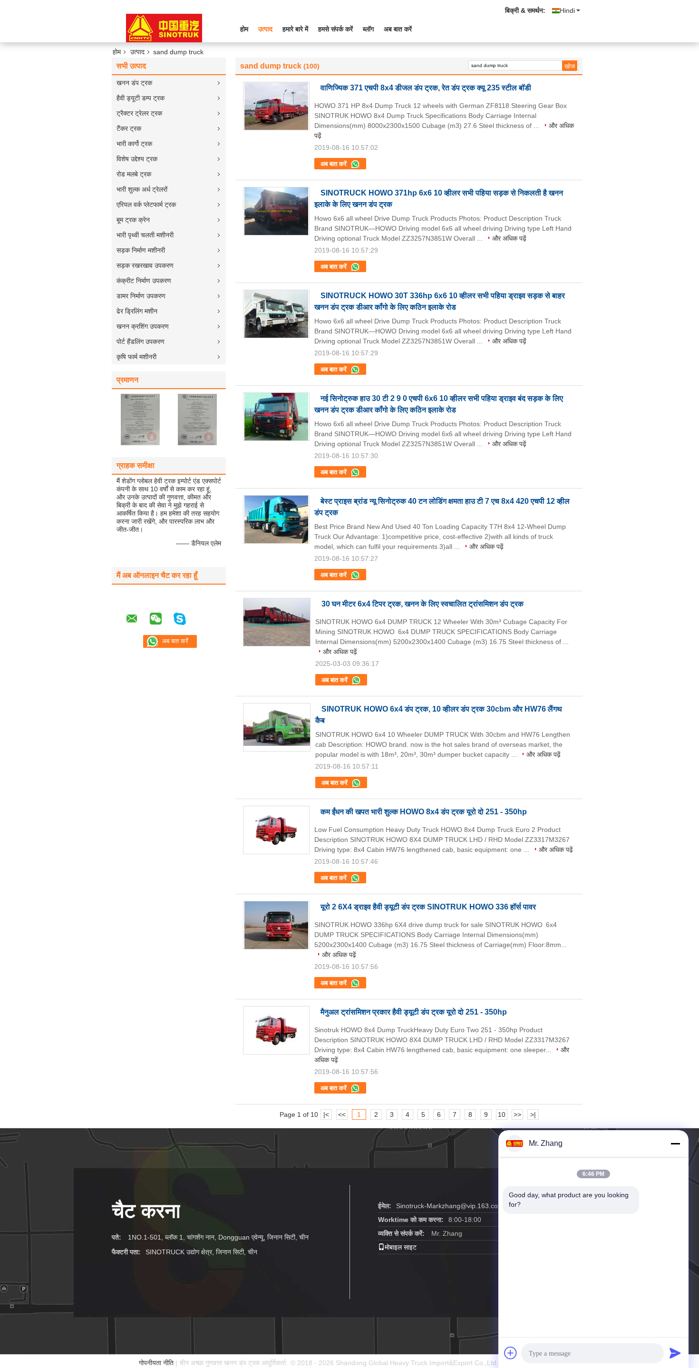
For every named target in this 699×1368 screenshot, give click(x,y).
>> (517, 1114)
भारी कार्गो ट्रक (134, 143)
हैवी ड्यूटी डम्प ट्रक (140, 98)
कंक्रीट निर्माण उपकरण (143, 280)
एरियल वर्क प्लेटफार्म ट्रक (146, 204)
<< (342, 1114)
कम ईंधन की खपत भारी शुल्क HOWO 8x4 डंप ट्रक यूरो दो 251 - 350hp (423, 812)
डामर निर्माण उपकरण (140, 296)
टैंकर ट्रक (128, 128)
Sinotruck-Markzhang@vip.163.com (450, 1206)
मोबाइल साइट (401, 1247)
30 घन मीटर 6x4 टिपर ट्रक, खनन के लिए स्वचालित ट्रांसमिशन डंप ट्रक (422, 604)
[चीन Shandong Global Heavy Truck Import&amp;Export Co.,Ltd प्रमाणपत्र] (140, 419)
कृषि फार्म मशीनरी (136, 357)
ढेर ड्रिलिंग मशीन (136, 311)
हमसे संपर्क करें (335, 29)
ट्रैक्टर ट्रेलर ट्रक (139, 113)
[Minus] (675, 1143)
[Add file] (510, 1352)
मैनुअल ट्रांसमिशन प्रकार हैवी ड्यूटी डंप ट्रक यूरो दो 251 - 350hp (413, 1012)
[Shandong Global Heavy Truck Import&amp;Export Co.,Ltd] (164, 28)
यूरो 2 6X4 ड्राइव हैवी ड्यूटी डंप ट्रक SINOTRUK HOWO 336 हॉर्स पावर (428, 907)
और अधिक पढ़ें (509, 238)
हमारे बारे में (295, 29)
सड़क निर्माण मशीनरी (140, 250)
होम (244, 29)
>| (533, 1114)
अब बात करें (398, 29)
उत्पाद (265, 29)
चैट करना (146, 1211)
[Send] (675, 1352)
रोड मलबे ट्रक (133, 174)
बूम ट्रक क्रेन (133, 220)
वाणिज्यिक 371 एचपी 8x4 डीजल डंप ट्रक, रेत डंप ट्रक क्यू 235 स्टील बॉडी (425, 88)
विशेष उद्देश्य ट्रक (136, 159)
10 (501, 1114)
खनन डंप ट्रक (134, 83)
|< (326, 1114)
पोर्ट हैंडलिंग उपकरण (140, 341)
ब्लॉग (368, 29)
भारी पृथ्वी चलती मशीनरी (145, 235)
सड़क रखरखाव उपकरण (145, 265)
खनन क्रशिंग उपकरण (142, 326)
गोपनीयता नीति (156, 1363)
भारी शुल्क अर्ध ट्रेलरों (141, 189)
